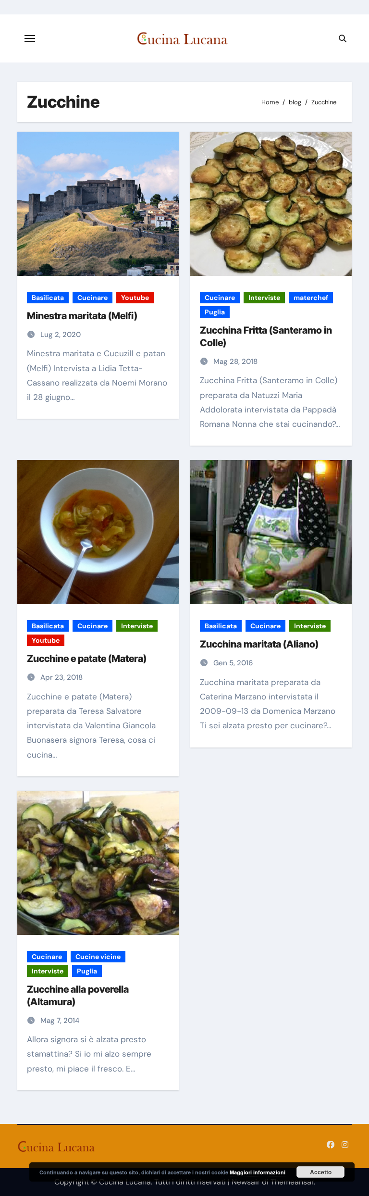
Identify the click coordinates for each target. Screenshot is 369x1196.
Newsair (246, 1182)
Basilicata (48, 297)
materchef (311, 297)
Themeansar (292, 1182)
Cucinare (92, 297)
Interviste (264, 297)
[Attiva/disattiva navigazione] (29, 38)
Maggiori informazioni (257, 1172)
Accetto (321, 1172)
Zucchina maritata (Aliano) (259, 644)
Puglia (215, 312)
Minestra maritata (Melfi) (82, 316)
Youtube (135, 297)
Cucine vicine (98, 956)
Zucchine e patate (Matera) (87, 658)
